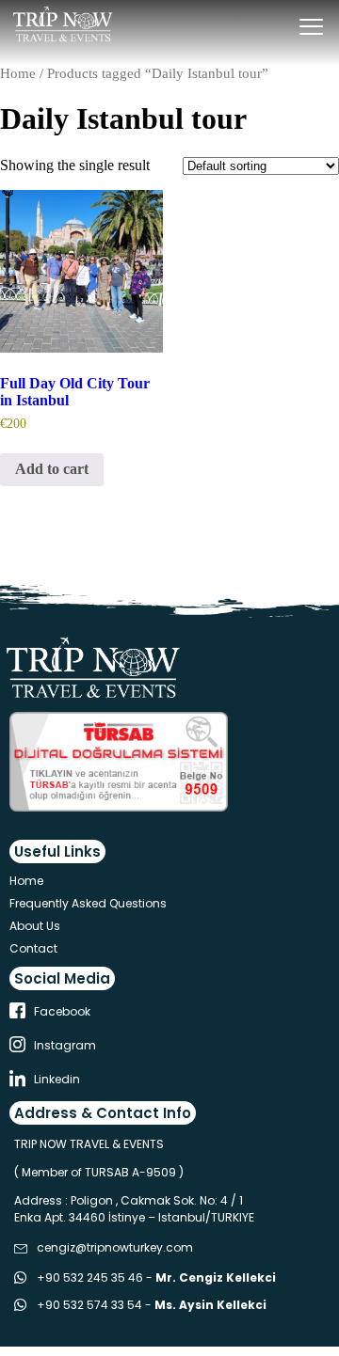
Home (18, 73)
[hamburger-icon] (311, 29)
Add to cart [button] (52, 469)
